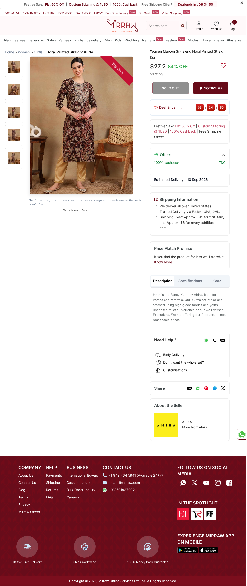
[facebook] (214, 388)
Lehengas (36, 40)
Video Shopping (175, 12)
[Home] (122, 25)
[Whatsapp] (183, 483)
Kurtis (79, 40)
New (7, 40)
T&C (222, 162)
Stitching (49, 12)
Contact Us (12, 12)
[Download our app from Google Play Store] (187, 549)
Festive (175, 40)
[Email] (223, 340)
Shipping (53, 482)
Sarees (19, 40)
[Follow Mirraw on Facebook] (229, 483)
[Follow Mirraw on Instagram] (218, 483)
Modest (194, 40)
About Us (25, 475)
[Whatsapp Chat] (241, 434)
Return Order (83, 12)
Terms (23, 497)
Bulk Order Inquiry (120, 12)
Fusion (219, 40)
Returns (52, 490)
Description (162, 281)
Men (108, 40)
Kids (118, 40)
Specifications (190, 281)
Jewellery (94, 40)
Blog (21, 490)
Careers (73, 497)
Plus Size (234, 40)
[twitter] (223, 388)
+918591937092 (122, 490)
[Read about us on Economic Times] (183, 513)
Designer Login (78, 482)
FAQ (49, 497)
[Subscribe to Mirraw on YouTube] (206, 483)
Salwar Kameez (59, 40)
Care (217, 281)
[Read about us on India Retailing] (197, 513)
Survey (98, 12)
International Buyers (82, 475)
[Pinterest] (206, 388)
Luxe (207, 40)
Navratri (152, 40)
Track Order (64, 12)
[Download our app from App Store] (208, 549)
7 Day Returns (31, 12)
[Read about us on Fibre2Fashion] (210, 513)
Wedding (132, 40)
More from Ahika (194, 427)
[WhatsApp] (206, 340)
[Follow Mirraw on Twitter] (194, 483)
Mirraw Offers (29, 512)
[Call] (214, 340)
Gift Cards (148, 12)
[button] (14, 66)
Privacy (24, 504)
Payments (54, 475)
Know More (163, 262)
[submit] (182, 25)
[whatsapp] (197, 388)
